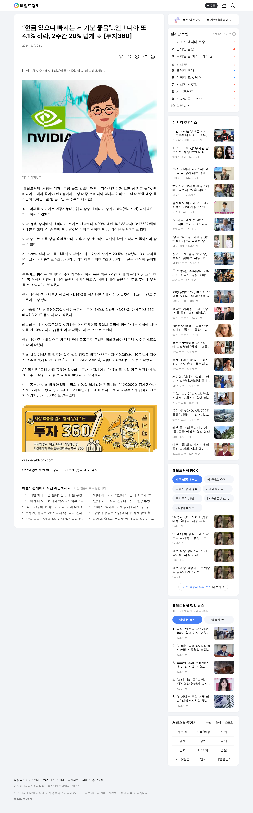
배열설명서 (224, 759)
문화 (182, 750)
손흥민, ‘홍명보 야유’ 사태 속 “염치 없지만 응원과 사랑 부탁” (56, 513)
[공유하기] (224, 5)
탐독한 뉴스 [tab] (219, 620)
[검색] (234, 5)
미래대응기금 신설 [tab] (218, 489)
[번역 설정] (137, 57)
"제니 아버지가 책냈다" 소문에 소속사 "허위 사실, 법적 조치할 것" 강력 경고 (124, 495)
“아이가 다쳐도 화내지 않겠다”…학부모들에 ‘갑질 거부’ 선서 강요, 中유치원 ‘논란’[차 (56, 501)
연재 (203, 759)
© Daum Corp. (23, 798)
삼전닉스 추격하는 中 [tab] (220, 479)
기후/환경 (203, 732)
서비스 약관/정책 (92, 780)
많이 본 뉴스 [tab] (187, 620)
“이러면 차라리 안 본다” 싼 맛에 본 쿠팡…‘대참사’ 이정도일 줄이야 (56, 495)
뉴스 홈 (182, 732)
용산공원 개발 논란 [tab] (188, 498)
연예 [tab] (218, 722)
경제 (182, 741)
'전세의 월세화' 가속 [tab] (189, 508)
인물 (224, 750)
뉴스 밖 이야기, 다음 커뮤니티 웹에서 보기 (210, 20)
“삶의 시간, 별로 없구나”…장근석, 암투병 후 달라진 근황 (124, 501)
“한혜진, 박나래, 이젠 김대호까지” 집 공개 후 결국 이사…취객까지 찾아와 (124, 507)
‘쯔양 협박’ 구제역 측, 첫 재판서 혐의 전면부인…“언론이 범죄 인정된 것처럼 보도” (56, 519)
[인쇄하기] (153, 57)
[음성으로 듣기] (129, 57)
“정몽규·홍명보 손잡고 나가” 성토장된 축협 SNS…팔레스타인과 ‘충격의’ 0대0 (124, 513)
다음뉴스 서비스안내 (27, 780)
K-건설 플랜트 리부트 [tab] (220, 498)
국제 (224, 741)
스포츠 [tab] (229, 722)
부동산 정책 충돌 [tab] (187, 489)
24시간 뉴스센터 (53, 780)
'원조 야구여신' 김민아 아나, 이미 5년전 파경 (56, 507)
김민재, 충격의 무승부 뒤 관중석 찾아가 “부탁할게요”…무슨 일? (124, 519)
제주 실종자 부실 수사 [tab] (189, 479)
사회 (224, 732)
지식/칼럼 (183, 759)
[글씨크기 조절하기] (145, 57)
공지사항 (73, 780)
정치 (203, 741)
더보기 (201, 587)
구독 (213, 5)
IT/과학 (203, 750)
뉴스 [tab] (208, 722)
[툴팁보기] (234, 34)
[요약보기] (121, 57)
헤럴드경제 (30, 6)
